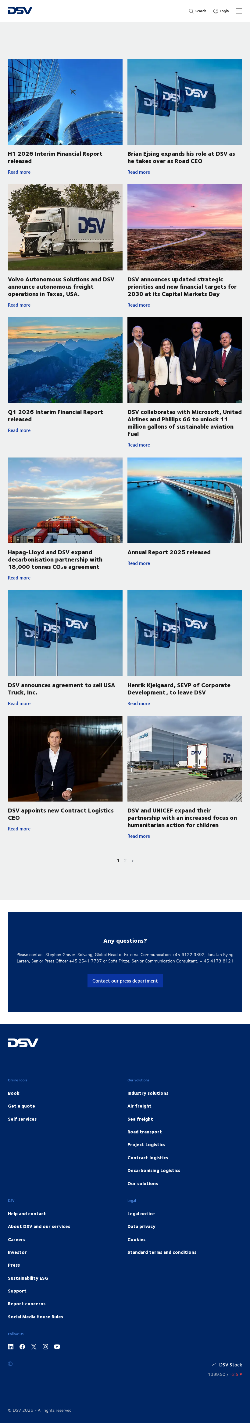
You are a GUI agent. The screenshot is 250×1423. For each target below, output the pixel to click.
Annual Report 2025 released (169, 551)
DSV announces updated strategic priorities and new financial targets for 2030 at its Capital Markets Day (182, 286)
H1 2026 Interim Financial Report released (55, 156)
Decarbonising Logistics (153, 1170)
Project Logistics (146, 1144)
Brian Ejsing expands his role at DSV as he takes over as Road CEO (181, 156)
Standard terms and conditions (161, 1252)
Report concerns (26, 1303)
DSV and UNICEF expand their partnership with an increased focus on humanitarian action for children (182, 817)
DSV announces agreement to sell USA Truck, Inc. (61, 688)
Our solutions (142, 1183)
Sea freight (140, 1118)
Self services (22, 1118)
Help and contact (27, 1213)
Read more (53, 172)
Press (14, 1264)
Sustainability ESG (28, 1278)
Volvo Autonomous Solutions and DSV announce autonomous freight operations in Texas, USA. (61, 286)
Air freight (139, 1105)
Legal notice (141, 1213)
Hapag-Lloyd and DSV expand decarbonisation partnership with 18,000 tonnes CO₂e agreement (55, 559)
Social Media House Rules (35, 1316)
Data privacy (141, 1226)
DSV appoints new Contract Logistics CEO (61, 813)
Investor (17, 1252)
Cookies (136, 1239)
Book (14, 1093)
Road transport (144, 1131)
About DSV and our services (39, 1226)
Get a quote (21, 1105)
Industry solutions (147, 1093)
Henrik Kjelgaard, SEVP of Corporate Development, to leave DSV (178, 688)
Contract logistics (147, 1157)
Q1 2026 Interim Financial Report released (55, 415)
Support (17, 1290)
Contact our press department (125, 980)
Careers (16, 1239)
